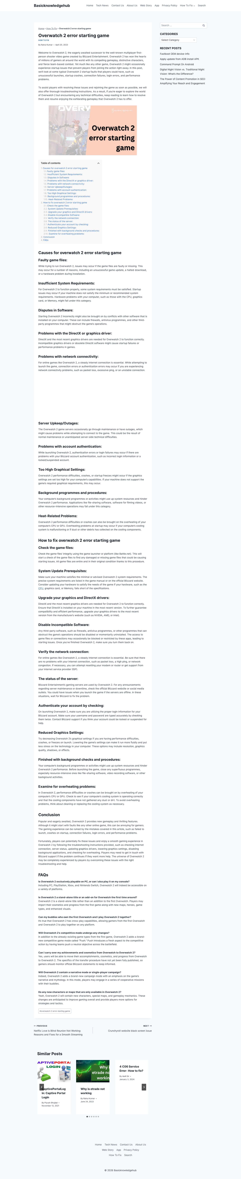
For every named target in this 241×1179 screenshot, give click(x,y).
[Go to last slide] (41, 1087)
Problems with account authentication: (67, 190)
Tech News (102, 5)
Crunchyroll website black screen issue (130, 1028)
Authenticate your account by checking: (68, 224)
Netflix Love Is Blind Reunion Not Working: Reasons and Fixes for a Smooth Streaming (58, 1030)
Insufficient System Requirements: (64, 174)
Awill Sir (125, 1076)
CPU (40, 588)
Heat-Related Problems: (60, 199)
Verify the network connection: (63, 218)
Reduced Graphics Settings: (62, 227)
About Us (132, 5)
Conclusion (49, 237)
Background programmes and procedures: (69, 196)
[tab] (87, 1116)
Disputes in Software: (58, 177)
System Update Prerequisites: (63, 209)
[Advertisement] (92, 396)
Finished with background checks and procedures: (73, 230)
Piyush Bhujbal (51, 1103)
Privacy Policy (169, 5)
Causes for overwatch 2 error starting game (65, 168)
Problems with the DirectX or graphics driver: (70, 180)
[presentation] (54, 1071)
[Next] (144, 1087)
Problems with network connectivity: (66, 184)
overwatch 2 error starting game (55, 1011)
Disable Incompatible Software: (64, 215)
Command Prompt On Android (177, 64)
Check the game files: (58, 205)
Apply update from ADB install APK (179, 59)
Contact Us (117, 5)
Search (202, 5)
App (157, 5)
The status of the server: (60, 221)
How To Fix (51, 28)
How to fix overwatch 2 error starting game (65, 202)
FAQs (45, 240)
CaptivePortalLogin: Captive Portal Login (54, 1093)
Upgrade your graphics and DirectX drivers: (70, 212)
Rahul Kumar (47, 45)
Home (89, 5)
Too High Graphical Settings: (61, 193)
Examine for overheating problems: (66, 234)
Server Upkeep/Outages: (59, 187)
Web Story (146, 5)
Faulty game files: (56, 171)
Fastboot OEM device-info (174, 53)
